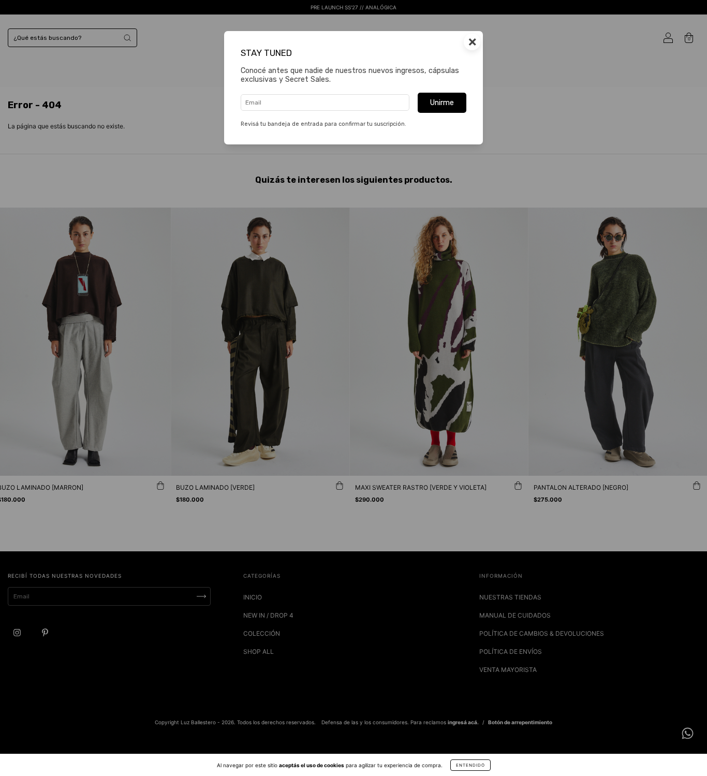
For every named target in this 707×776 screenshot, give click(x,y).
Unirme (442, 102)
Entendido (470, 765)
